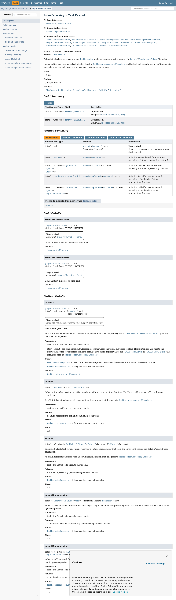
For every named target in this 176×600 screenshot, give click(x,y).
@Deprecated (51, 225)
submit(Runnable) (13, 55)
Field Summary (9, 25)
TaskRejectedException (58, 367)
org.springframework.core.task (15, 8)
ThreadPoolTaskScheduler (84, 46)
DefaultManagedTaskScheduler (145, 40)
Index (46, 3)
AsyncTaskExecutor (41, 8)
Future (57, 157)
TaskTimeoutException (58, 362)
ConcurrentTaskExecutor (58, 40)
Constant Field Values (57, 250)
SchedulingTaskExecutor (58, 32)
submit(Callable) (12, 59)
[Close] (167, 556)
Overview (5, 3)
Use (22, 3)
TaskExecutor (64, 23)
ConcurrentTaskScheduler (84, 40)
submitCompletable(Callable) (18, 68)
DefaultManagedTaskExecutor (114, 40)
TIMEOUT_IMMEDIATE (14, 38)
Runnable (96, 146)
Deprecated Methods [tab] (120, 137)
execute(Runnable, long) (16, 50)
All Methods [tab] (52, 137)
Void (77, 176)
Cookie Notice (120, 592)
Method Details (9, 46)
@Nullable (71, 165)
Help (61, 3)
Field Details (8, 33)
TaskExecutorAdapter (145, 43)
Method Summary (11, 29)
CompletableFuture (63, 176)
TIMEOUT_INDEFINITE (14, 42)
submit (86, 157)
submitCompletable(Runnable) (18, 63)
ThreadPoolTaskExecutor (58, 46)
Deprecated (36, 3)
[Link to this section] (66, 96)
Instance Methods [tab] (72, 137)
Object (48, 169)
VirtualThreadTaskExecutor (113, 46)
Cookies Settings (155, 564)
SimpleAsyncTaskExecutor (58, 43)
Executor (50, 23)
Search (54, 3)
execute (87, 146)
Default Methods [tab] (96, 137)
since (62, 225)
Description (8, 21)
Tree (27, 3)
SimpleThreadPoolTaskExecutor (117, 43)
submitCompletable (92, 176)
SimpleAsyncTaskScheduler (86, 43)
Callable (95, 165)
